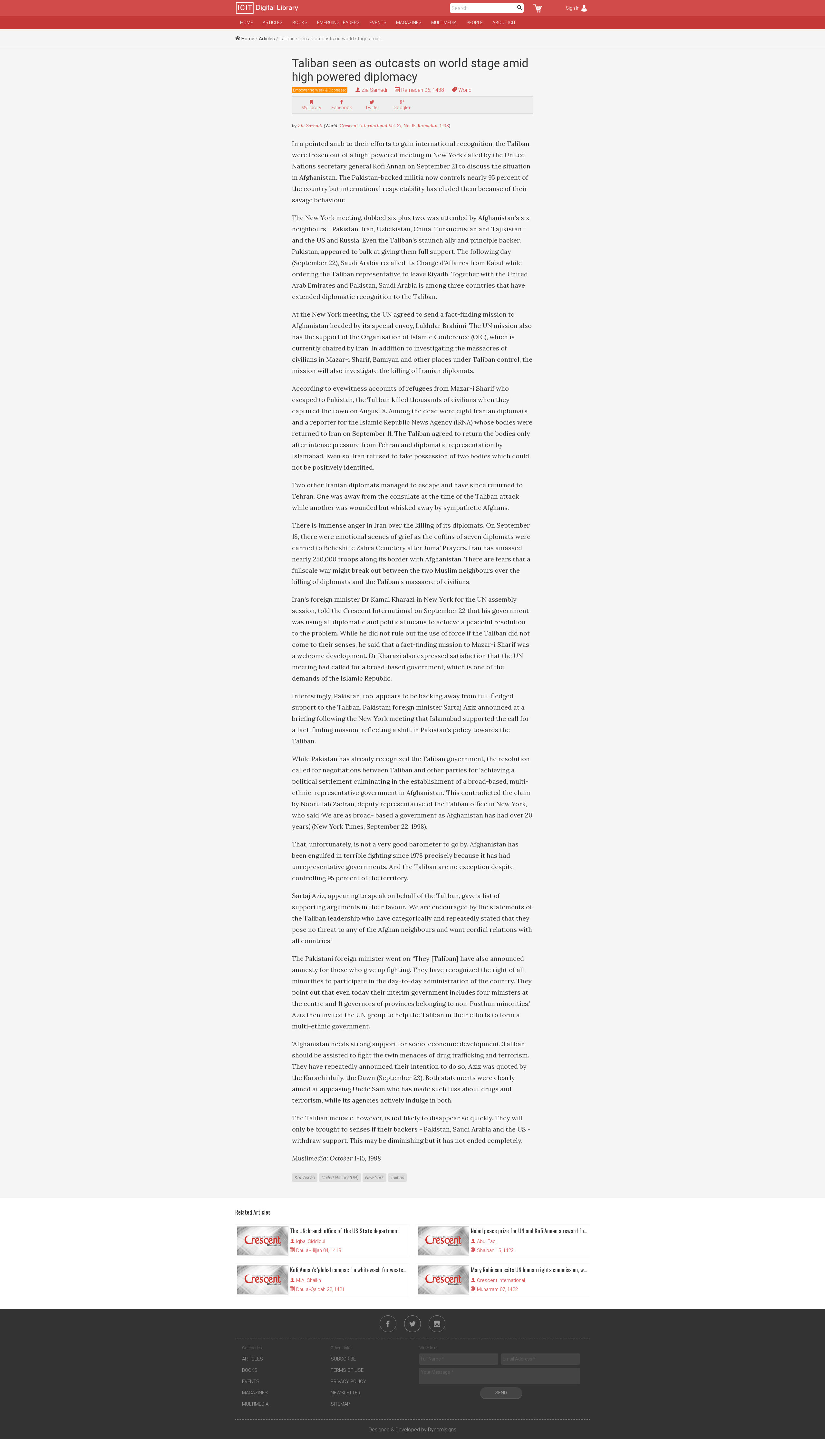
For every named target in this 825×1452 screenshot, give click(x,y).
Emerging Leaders (338, 22)
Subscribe (343, 1359)
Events (377, 22)
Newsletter (345, 1393)
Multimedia (444, 22)
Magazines (409, 22)
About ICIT (504, 22)
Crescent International (501, 1280)
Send (501, 1393)
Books (299, 22)
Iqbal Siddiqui (310, 1241)
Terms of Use (347, 1370)
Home (246, 22)
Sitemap (340, 1404)
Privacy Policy (348, 1381)
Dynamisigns (442, 1430)
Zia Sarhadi (374, 90)
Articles (273, 22)
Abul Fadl (487, 1241)
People (474, 22)
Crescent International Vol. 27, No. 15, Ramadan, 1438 (394, 126)
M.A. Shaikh (308, 1280)
